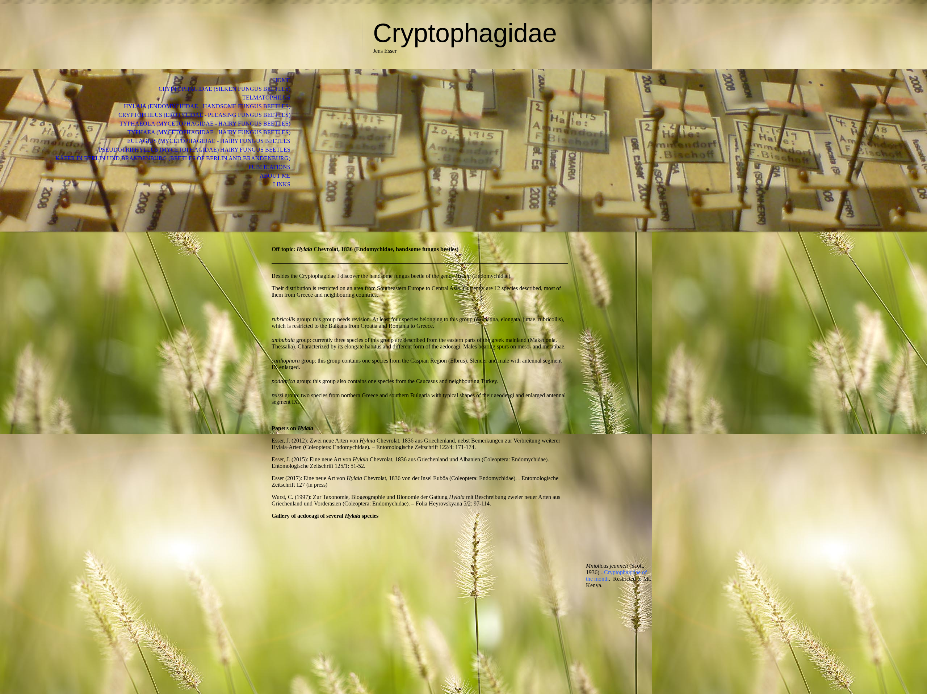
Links (281, 184)
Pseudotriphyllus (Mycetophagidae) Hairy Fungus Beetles (194, 150)
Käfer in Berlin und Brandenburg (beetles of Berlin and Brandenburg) (172, 158)
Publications (269, 167)
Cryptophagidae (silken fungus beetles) (224, 89)
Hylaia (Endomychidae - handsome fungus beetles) (207, 106)
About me (275, 176)
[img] (313, 35)
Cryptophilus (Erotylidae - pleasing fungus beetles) (204, 115)
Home (281, 80)
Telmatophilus (266, 97)
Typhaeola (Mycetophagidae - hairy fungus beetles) (204, 123)
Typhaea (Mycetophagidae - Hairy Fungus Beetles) (208, 132)
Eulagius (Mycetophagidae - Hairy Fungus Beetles (208, 141)
